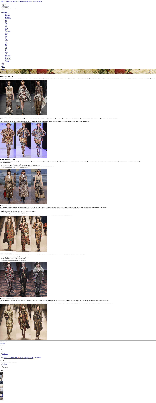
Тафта (6, 46)
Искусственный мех (8, 31)
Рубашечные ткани (7, 17)
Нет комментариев (32, 358)
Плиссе (6, 42)
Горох (6, 25)
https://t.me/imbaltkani (4, 364)
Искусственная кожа (8, 30)
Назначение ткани (4, 12)
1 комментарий (39, 357)
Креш (6, 34)
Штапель (6, 52)
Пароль (3, 4)
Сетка (6, 45)
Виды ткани (3, 19)
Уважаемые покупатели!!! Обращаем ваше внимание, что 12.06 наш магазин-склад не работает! (17, 358)
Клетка (6, 32)
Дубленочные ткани (8, 18)
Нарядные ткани (7, 13)
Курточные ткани (7, 16)
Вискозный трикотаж (8, 55)
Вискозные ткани (7, 56)
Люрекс (6, 37)
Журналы (3, 353)
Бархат (6, 21)
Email (2, 3)
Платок (6, 41)
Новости (3, 64)
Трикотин (6, 49)
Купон (6, 35)
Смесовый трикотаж (8, 57)
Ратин (6, 44)
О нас (3, 352)
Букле (6, 22)
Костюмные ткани (7, 14)
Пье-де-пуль (7, 43)
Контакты (3, 67)
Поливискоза (7, 61)
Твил (6, 53)
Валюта (3, 9)
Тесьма (6, 48)
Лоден (6, 36)
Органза (6, 39)
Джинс (6, 27)
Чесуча (6, 50)
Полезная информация (5, 354)
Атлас (6, 20)
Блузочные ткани (7, 15)
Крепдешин (6, 33)
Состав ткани (4, 54)
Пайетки (6, 40)
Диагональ (6, 28)
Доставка (3, 65)
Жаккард (6, 29)
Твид (6, 47)
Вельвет (6, 23)
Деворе (6, 26)
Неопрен (6, 38)
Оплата (3, 66)
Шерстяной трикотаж (8, 59)
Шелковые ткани (7, 60)
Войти (3, 5)
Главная (3, 63)
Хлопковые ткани (7, 58)
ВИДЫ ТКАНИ (4, 70)
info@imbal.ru (3, 363)
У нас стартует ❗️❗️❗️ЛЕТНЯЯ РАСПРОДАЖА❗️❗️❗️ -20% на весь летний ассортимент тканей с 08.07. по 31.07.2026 (20, 357)
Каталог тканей (2, 343)
